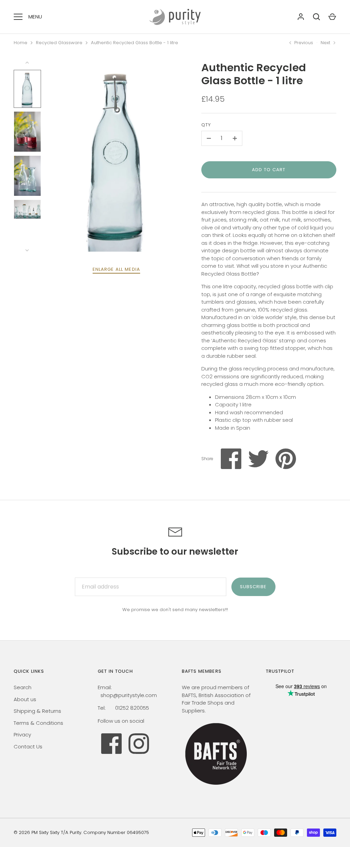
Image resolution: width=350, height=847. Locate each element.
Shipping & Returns (37, 711)
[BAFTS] (216, 786)
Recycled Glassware (59, 42)
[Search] (316, 16)
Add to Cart (269, 169)
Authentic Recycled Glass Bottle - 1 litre (134, 42)
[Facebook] (111, 743)
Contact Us (28, 746)
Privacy (22, 734)
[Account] (300, 16)
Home (20, 42)
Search (22, 687)
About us (25, 699)
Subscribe (253, 586)
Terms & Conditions (38, 722)
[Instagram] (138, 743)
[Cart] (332, 16)
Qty (206, 125)
